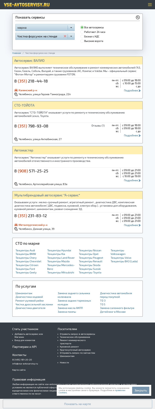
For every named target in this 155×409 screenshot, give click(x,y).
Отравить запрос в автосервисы (77, 334)
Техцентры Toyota (90, 272)
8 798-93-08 (31, 125)
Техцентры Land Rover (61, 257)
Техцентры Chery (26, 257)
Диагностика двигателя (30, 307)
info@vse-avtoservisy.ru (25, 363)
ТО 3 (102, 300)
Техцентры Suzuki (90, 268)
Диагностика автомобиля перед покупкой (116, 295)
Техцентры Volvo (121, 257)
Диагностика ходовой (29, 296)
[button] (77, 404)
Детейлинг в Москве (113, 311)
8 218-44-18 (31, 80)
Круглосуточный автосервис (75, 349)
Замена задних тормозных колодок (74, 302)
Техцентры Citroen (27, 265)
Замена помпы (67, 311)
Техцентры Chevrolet (28, 261)
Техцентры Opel (88, 253)
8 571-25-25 (31, 170)
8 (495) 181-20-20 (22, 359)
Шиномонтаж (24, 293)
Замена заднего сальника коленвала (74, 295)
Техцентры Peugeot (91, 257)
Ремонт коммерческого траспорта (73, 342)
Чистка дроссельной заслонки (34, 304)
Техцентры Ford (25, 268)
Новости (64, 362)
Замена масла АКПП (70, 307)
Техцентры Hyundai (59, 250)
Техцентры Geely (26, 272)
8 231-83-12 (30, 215)
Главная (16, 53)
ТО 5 (102, 304)
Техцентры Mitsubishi (60, 272)
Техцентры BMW (26, 253)
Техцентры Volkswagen (118, 252)
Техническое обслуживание (75, 337)
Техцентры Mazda (58, 261)
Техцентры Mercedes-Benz (61, 266)
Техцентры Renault (90, 261)
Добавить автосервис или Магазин (29, 335)
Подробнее (131, 90)
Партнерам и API (24, 346)
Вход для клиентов (25, 340)
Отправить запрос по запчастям (77, 352)
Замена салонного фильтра (117, 307)
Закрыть (141, 390)
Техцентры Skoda (89, 265)
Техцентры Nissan (90, 250)
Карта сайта (19, 369)
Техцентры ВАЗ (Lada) (124, 261)
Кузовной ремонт (69, 346)
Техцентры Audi (25, 250)
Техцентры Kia (56, 253)
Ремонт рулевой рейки (30, 300)
